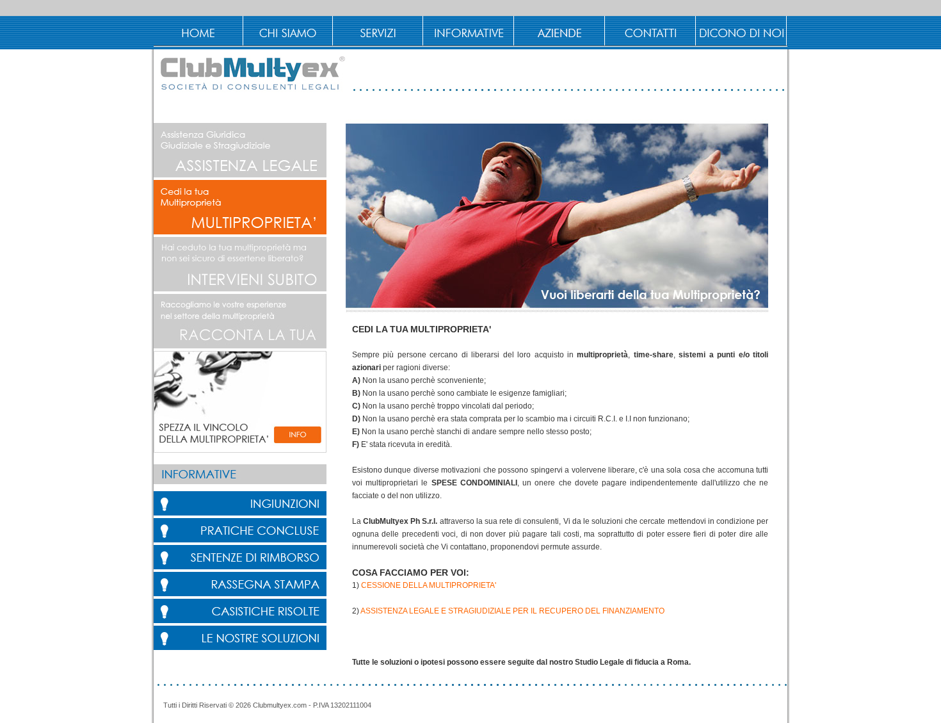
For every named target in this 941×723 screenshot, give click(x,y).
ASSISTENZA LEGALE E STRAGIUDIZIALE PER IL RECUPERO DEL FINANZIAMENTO (512, 610)
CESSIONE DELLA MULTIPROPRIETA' (428, 585)
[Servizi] (379, 30)
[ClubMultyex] (288, 30)
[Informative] (469, 30)
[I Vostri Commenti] (742, 30)
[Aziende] (560, 30)
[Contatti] (651, 30)
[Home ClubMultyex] (198, 30)
